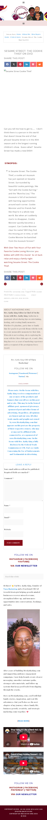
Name (7, 505)
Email (7, 517)
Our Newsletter (26, 794)
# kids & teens (20, 295)
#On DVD (14, 298)
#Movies (7, 298)
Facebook (23, 373)
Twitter (22, 376)
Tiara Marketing (10, 589)
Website (7, 529)
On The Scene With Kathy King (31, 809)
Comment (9, 478)
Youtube (23, 561)
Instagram (13, 373)
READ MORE (23, 721)
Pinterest (33, 373)
